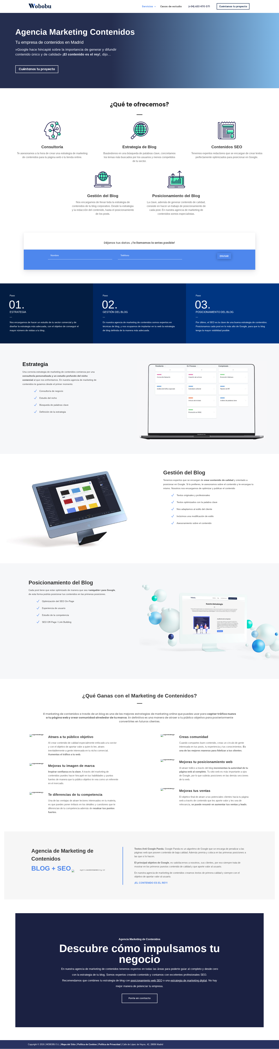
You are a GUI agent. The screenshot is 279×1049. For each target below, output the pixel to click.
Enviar (224, 256)
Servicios (147, 6)
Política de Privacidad (109, 1044)
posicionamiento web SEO (146, 980)
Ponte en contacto (140, 998)
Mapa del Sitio (68, 1044)
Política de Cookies (87, 1044)
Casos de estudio (171, 6)
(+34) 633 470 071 (199, 6)
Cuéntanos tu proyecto (233, 6)
